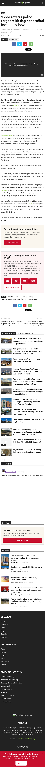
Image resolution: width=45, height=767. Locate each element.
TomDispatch (5, 686)
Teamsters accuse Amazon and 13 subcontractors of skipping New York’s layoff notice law (28, 411)
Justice (3, 13)
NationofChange (13, 39)
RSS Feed (4, 637)
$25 (16, 281)
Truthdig (4, 692)
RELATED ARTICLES (8, 333)
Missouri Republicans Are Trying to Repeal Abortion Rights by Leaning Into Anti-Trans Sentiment (28, 371)
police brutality (32, 299)
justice (30, 296)
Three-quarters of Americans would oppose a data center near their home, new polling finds (28, 341)
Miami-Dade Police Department (11, 299)
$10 (7, 281)
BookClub (4, 634)
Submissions (5, 662)
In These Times (6, 702)
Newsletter (4, 624)
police (24, 299)
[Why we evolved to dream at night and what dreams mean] (5, 579)
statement (4, 190)
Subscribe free (12, 242)
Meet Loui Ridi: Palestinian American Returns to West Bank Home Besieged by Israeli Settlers (28, 391)
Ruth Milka (14, 562)
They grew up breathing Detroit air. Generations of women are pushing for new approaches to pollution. (28, 381)
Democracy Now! (7, 689)
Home (3, 621)
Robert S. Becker (16, 571)
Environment (5, 342)
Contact (3, 665)
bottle (31, 204)
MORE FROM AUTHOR (25, 333)
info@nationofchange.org (26, 739)
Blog (2, 631)
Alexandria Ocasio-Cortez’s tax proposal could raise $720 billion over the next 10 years (11, 324)
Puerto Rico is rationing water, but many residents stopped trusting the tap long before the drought (27, 431)
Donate (3, 652)
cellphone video (7, 135)
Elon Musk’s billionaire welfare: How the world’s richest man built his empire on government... (27, 589)
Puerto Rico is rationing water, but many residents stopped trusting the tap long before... (26, 601)
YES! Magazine (6, 699)
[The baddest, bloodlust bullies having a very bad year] (6, 420)
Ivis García (14, 606)
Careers (3, 655)
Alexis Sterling (15, 595)
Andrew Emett (7, 36)
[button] (42, 3)
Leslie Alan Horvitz (17, 582)
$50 (24, 281)
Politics (4, 422)
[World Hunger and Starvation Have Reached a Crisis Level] (6, 362)
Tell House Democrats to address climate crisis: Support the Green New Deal (33, 324)
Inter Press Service (7, 695)
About (3, 649)
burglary (16, 105)
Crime (17, 296)
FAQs (3, 658)
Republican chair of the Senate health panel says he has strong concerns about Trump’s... (27, 557)
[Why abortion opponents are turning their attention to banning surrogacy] (6, 452)
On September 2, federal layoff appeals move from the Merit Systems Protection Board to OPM (28, 351)
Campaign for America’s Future (11, 683)
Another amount (12, 287)
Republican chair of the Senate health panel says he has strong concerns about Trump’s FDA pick (27, 401)
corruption (10, 296)
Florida (24, 296)
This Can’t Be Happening (9, 680)
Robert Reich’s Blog (7, 677)
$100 (33, 281)
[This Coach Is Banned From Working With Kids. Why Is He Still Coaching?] (6, 442)
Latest (3, 628)
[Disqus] (22, 494)
